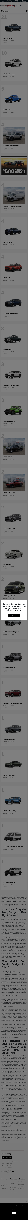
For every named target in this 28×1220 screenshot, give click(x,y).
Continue (14, 615)
